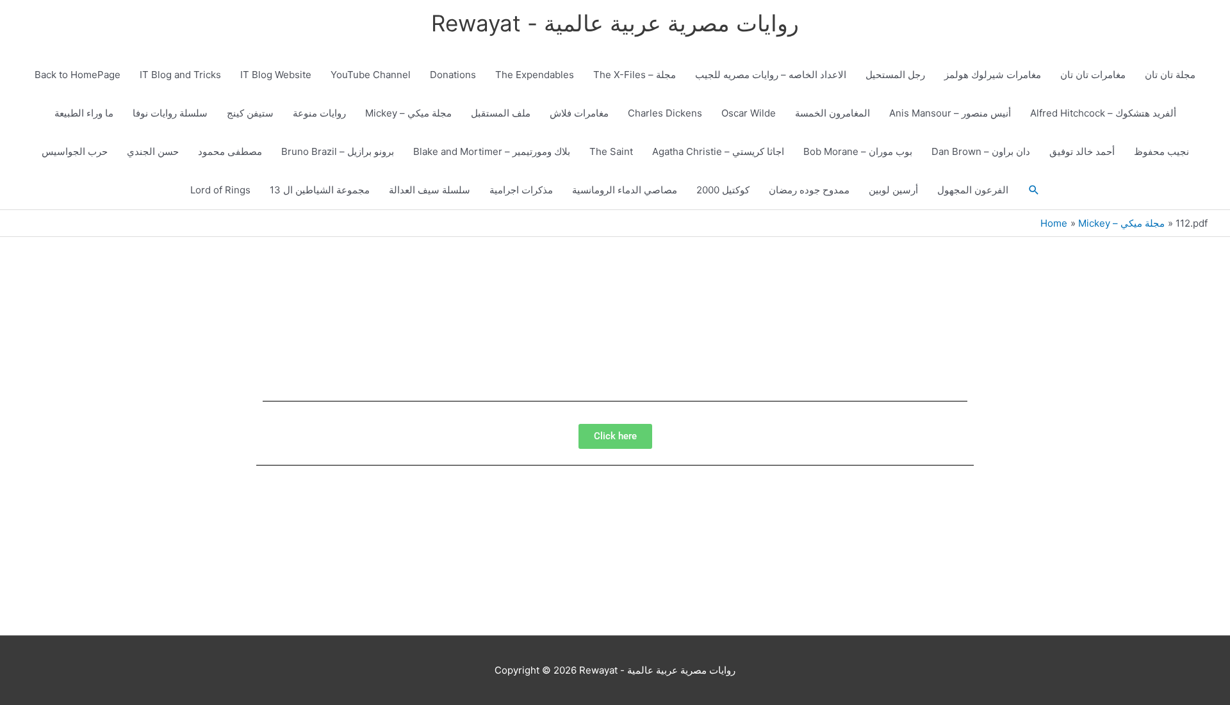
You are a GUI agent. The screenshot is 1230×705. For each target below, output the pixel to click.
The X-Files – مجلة (634, 75)
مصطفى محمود (230, 151)
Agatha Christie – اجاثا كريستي (718, 151)
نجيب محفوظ (1161, 151)
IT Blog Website (275, 75)
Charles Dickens (665, 113)
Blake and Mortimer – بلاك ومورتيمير (491, 151)
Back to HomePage (77, 75)
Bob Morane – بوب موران (857, 151)
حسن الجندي (153, 151)
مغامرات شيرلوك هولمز (992, 75)
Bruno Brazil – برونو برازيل (337, 151)
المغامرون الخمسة (832, 113)
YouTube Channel (371, 75)
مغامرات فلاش (579, 113)
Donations (453, 75)
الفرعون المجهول (972, 190)
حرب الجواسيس (75, 151)
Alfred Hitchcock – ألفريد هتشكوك (1103, 113)
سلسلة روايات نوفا (170, 113)
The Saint (611, 151)
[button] (1034, 190)
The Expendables (534, 75)
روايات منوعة (319, 113)
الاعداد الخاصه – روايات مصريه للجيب (770, 75)
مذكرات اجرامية (521, 190)
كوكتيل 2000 (723, 190)
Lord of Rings (220, 190)
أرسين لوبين (893, 190)
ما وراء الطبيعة (83, 113)
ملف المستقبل (500, 113)
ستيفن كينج (250, 113)
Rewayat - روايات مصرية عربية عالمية (615, 23)
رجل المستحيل (895, 75)
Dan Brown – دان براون (980, 151)
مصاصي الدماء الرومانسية (624, 190)
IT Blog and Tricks (180, 75)
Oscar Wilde (748, 113)
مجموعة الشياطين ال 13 (320, 190)
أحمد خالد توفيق (1082, 151)
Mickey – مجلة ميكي (408, 113)
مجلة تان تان (1170, 75)
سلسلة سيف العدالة (429, 190)
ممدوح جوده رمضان (809, 190)
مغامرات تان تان (1093, 75)
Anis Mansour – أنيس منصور (950, 113)
